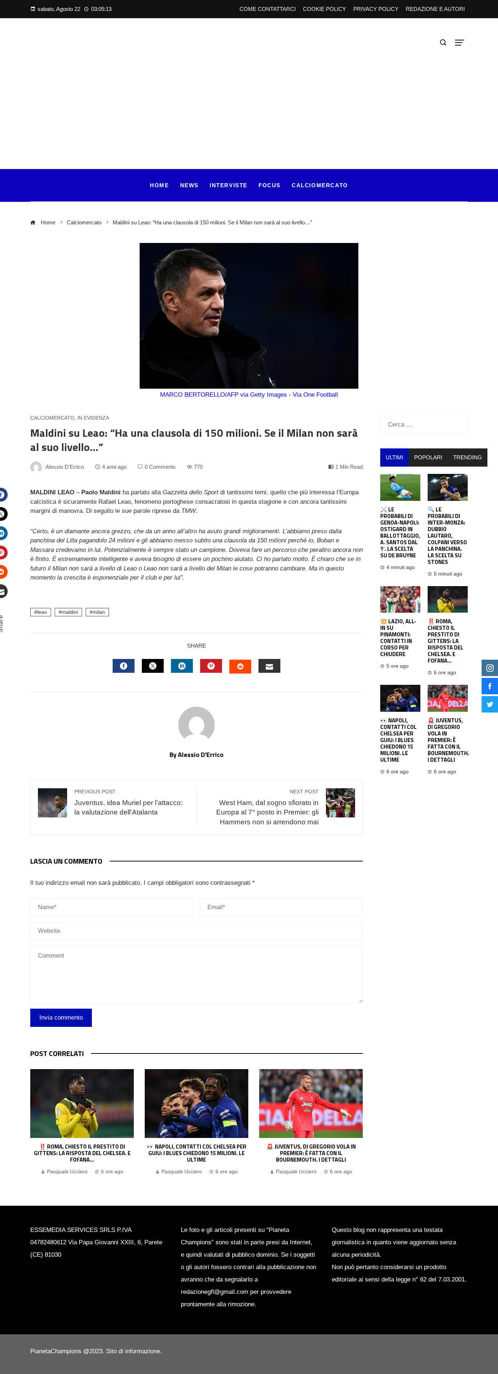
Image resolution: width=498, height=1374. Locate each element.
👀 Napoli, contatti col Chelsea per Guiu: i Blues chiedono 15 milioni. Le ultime (196, 1153)
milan (99, 612)
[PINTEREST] (211, 666)
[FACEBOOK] (124, 666)
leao (42, 612)
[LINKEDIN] (182, 666)
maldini (70, 612)
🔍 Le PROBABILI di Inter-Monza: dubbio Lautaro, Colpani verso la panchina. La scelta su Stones (447, 535)
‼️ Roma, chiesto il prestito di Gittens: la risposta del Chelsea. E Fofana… (82, 1153)
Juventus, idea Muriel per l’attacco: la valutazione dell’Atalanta (128, 802)
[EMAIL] (269, 666)
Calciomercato (52, 418)
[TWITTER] (153, 666)
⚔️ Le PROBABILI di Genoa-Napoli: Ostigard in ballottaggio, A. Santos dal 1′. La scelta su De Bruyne (400, 532)
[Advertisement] (249, 103)
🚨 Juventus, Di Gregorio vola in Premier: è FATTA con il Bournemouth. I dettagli (311, 1153)
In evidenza (93, 418)
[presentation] (37, 1123)
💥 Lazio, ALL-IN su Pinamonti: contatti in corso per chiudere (398, 637)
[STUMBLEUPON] (240, 667)
